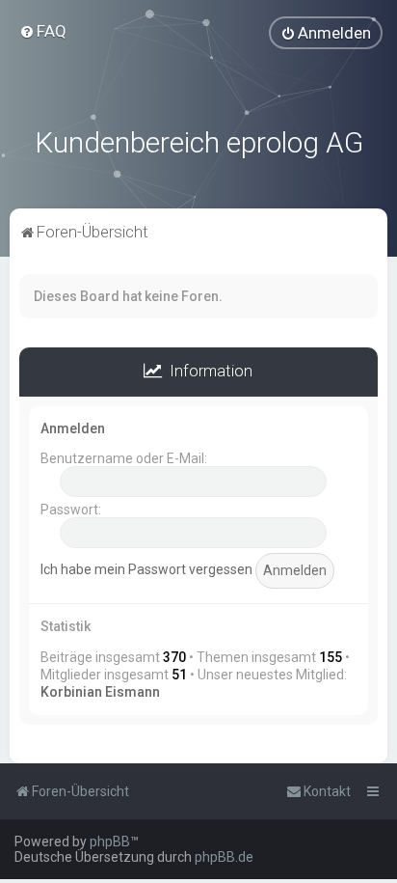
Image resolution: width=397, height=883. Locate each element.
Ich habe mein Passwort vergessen (146, 569)
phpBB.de (224, 857)
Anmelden (72, 428)
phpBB (110, 841)
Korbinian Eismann (100, 692)
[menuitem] (42, 30)
